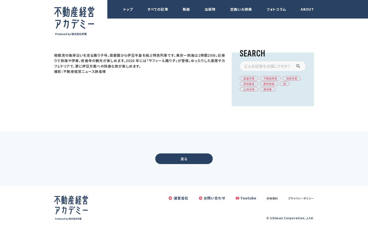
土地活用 (248, 89)
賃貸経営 (248, 83)
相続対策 (291, 78)
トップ (128, 9)
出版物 (210, 9)
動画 (186, 9)
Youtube (248, 197)
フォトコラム (276, 9)
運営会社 (181, 197)
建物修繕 (269, 83)
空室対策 (248, 78)
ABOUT (307, 9)
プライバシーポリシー (301, 198)
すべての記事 (158, 9)
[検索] (300, 66)
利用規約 (272, 198)
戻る (184, 158)
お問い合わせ (214, 197)
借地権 (267, 89)
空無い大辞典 (241, 9)
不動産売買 (270, 78)
